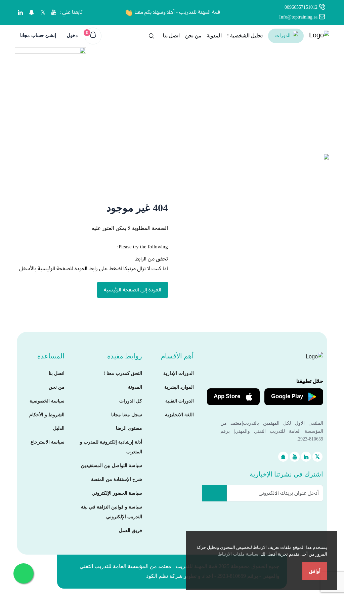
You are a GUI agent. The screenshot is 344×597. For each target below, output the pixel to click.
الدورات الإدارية (178, 373)
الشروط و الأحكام (46, 414)
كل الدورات (130, 400)
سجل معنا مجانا (126, 414)
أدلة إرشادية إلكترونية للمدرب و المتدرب (111, 447)
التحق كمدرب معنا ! (122, 373)
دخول (72, 35)
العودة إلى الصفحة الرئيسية (132, 289)
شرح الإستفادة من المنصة (116, 479)
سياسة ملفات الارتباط (238, 554)
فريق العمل (130, 530)
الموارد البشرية (179, 387)
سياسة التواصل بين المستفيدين (111, 465)
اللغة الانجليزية (179, 414)
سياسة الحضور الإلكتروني (117, 493)
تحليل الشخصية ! (245, 35)
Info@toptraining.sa (298, 17)
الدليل (58, 428)
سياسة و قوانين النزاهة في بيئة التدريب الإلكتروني (111, 511)
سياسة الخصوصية (47, 400)
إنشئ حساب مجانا (38, 35)
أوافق (314, 571)
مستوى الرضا (129, 428)
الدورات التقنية (179, 400)
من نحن (193, 35)
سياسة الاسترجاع (47, 442)
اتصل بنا (171, 35)
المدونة (214, 35)
